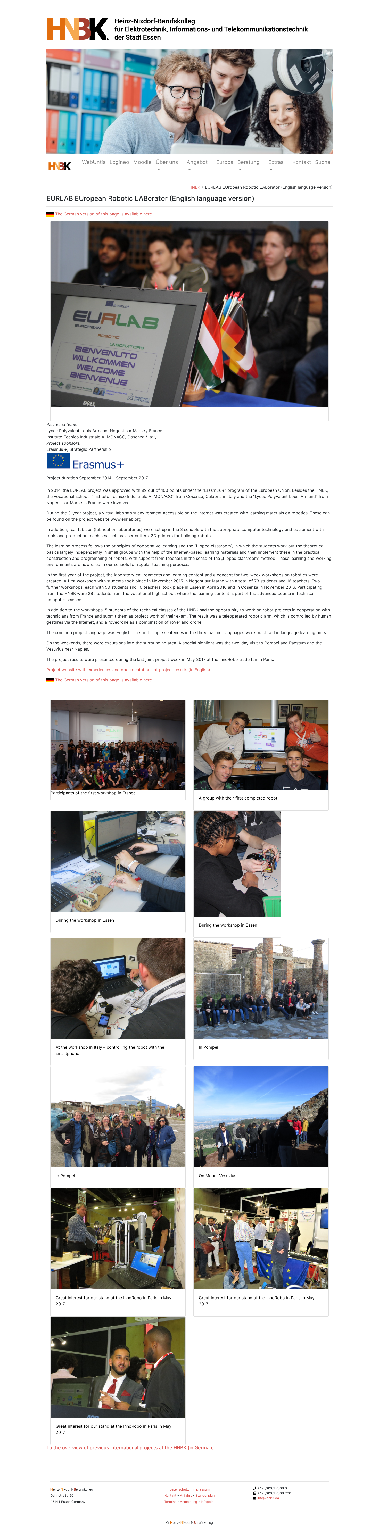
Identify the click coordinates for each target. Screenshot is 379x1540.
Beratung (248, 162)
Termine (170, 1502)
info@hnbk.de (267, 1498)
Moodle (142, 162)
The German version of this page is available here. (103, 214)
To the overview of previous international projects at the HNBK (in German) (130, 1447)
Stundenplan (205, 1495)
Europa (224, 162)
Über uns (167, 162)
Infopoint (208, 1502)
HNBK (194, 187)
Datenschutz (179, 1489)
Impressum (201, 1489)
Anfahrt (186, 1495)
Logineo (119, 162)
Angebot (197, 162)
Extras (275, 162)
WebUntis (93, 162)
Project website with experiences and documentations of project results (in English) (128, 669)
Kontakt (301, 162)
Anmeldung (188, 1502)
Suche (323, 162)
